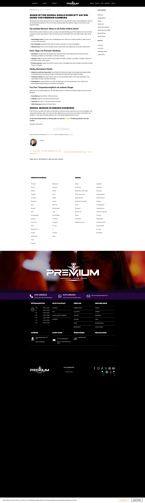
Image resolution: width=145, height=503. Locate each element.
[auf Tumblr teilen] (68, 129)
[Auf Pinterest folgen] (109, 368)
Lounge (33, 243)
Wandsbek (99, 232)
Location (33, 198)
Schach (33, 232)
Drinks (92, 3)
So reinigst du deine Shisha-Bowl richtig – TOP (77, 152)
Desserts (107, 3)
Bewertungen (56, 208)
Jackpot (33, 194)
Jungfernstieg (100, 208)
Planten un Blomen (101, 212)
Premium (34, 3)
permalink (70, 134)
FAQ (32, 212)
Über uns (54, 205)
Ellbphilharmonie (79, 222)
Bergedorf (77, 208)
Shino (49, 9)
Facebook (55, 219)
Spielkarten (34, 236)
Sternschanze (101, 36)
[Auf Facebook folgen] (94, 368)
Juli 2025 (100, 45)
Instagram (55, 222)
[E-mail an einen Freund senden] (62, 129)
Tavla (32, 239)
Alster (76, 205)
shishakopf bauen (69, 371)
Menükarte (55, 184)
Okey (32, 226)
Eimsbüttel (78, 219)
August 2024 (101, 54)
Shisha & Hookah (80, 194)
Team (53, 236)
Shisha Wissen (50, 134)
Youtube (54, 232)
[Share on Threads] (60, 129)
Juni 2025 (100, 48)
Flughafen (99, 184)
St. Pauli (98, 229)
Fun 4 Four (34, 222)
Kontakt (54, 3)
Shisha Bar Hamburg (103, 27)
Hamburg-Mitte (100, 194)
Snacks (97, 3)
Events (33, 187)
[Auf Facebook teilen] (54, 129)
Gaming (33, 219)
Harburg (98, 201)
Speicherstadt (100, 226)
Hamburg (99, 191)
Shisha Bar (101, 24)
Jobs (53, 212)
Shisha (44, 3)
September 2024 (102, 51)
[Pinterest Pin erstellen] (65, 129)
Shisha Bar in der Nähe (104, 30)
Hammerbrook (100, 198)
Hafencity (100, 15)
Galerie (33, 191)
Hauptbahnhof (102, 18)
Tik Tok (54, 226)
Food (102, 3)
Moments (33, 201)
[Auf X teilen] (57, 129)
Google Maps (35, 215)
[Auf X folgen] (106, 368)
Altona (77, 215)
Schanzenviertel (100, 222)
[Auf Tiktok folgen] (102, 368)
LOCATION (76, 311)
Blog (32, 205)
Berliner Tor (78, 212)
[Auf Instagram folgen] (98, 368)
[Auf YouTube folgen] (113, 368)
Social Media (56, 215)
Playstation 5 (34, 229)
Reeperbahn (99, 219)
